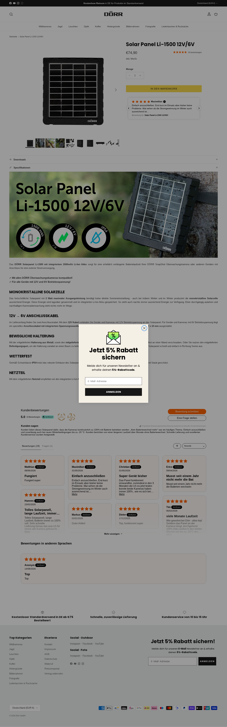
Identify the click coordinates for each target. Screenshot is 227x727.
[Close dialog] (144, 328)
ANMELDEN (113, 392)
